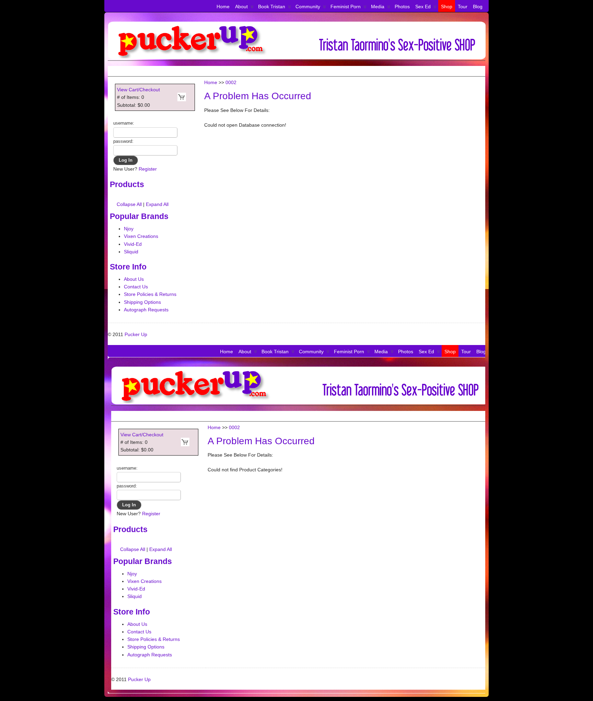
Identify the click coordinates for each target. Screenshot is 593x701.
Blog (477, 6)
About (241, 6)
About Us (134, 279)
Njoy (128, 228)
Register (148, 169)
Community (307, 6)
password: (123, 141)
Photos (402, 6)
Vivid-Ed (133, 244)
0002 (230, 82)
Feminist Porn (345, 6)
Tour (462, 6)
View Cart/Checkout (138, 89)
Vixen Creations (141, 236)
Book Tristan (271, 6)
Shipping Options (142, 302)
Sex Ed (423, 6)
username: (123, 123)
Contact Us (136, 286)
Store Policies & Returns (150, 294)
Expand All (157, 204)
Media (377, 6)
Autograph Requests (146, 309)
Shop (446, 6)
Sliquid (131, 251)
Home (223, 6)
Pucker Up (136, 334)
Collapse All (129, 204)
